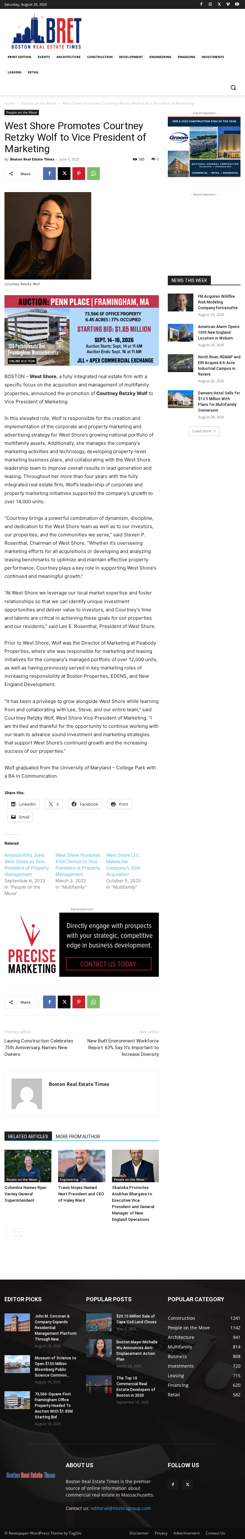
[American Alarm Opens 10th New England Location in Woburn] (180, 333)
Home (9, 103)
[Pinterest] (78, 173)
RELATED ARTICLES (28, 1136)
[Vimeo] (228, 4)
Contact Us (215, 1533)
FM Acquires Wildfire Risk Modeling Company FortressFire (218, 302)
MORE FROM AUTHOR (78, 1136)
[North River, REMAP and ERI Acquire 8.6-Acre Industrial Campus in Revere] (180, 363)
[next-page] (19, 1232)
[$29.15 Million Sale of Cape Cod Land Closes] (99, 1322)
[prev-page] (8, 1232)
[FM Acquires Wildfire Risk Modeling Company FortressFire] (180, 302)
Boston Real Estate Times (32, 159)
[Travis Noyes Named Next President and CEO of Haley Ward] (81, 1166)
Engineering (69, 1179)
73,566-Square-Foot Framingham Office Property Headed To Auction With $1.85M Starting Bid (54, 1405)
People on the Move (38, 103)
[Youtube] (237, 4)
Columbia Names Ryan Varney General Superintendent (25, 1194)
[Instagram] (210, 4)
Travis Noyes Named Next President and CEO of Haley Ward (81, 1194)
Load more (202, 431)
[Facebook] (201, 4)
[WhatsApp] (93, 173)
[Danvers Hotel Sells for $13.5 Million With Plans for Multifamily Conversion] (180, 399)
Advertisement (187, 1533)
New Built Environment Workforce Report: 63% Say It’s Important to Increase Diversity (123, 1047)
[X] (219, 4)
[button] (233, 87)
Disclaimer (139, 1533)
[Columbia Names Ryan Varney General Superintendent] (27, 1166)
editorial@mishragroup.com (121, 1508)
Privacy (161, 1533)
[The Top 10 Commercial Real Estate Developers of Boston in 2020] (99, 1384)
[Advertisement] (204, 230)
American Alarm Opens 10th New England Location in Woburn (219, 332)
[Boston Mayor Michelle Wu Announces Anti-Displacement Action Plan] (99, 1348)
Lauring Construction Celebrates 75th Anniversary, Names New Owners (38, 1047)
